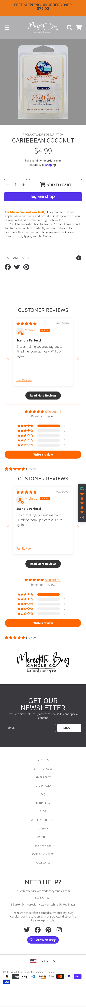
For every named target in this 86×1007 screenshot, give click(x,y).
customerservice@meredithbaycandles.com (43, 891)
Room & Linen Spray (43, 854)
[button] (7, 27)
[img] (26, 323)
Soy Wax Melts (43, 845)
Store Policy (43, 777)
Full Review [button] (24, 380)
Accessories (43, 863)
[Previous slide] (8, 358)
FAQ (43, 794)
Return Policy (43, 786)
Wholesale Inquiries (43, 820)
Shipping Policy (43, 769)
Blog (43, 811)
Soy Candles (43, 837)
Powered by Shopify (44, 972)
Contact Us (43, 803)
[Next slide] (78, 358)
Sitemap (43, 828)
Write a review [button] (43, 454)
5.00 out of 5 (53, 411)
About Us (43, 760)
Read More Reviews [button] (43, 395)
